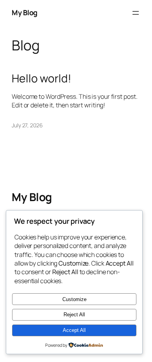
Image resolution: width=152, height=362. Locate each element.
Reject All (74, 314)
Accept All (74, 330)
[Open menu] (135, 13)
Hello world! (41, 78)
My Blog (24, 12)
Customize (74, 299)
